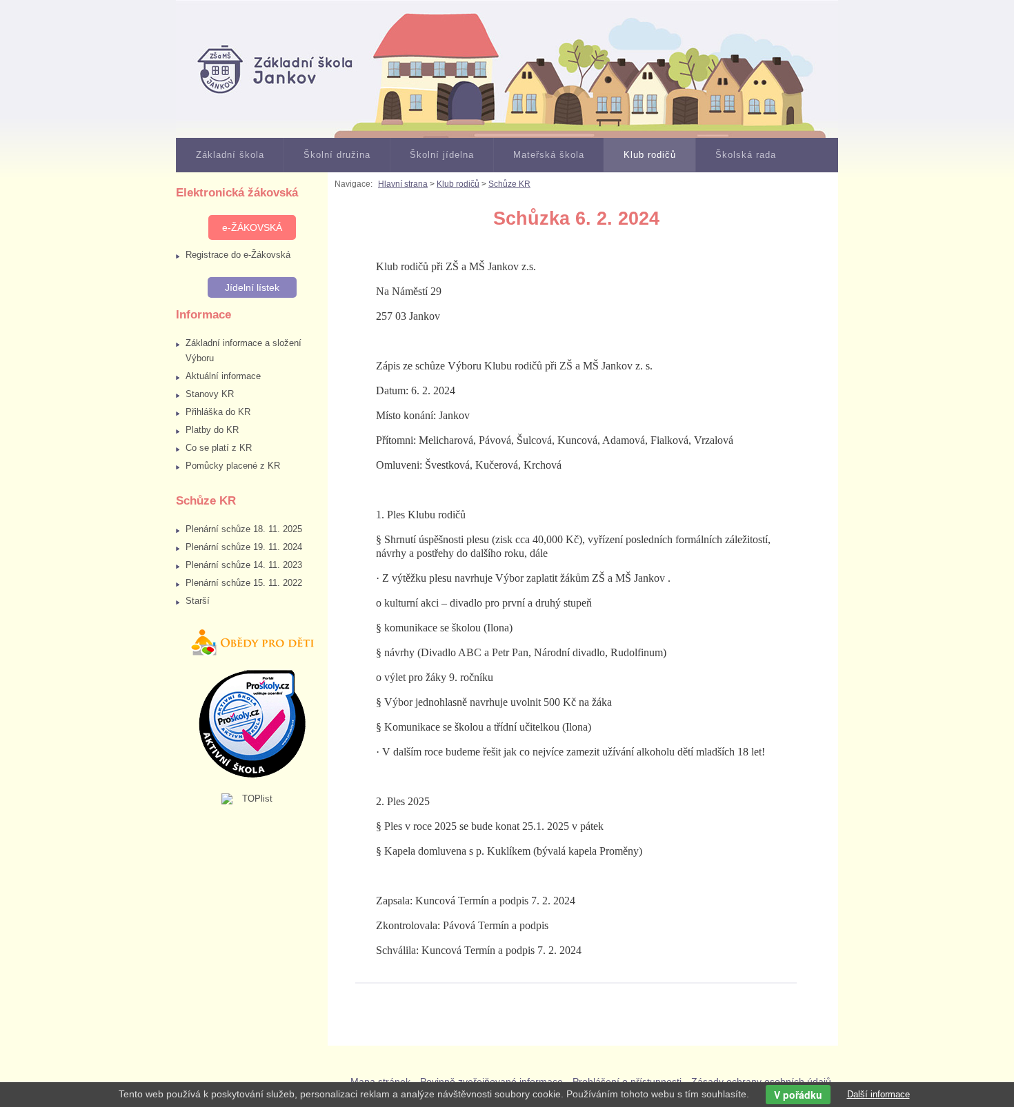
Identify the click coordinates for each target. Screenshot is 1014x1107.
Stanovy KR (210, 394)
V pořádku (798, 1094)
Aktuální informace (223, 376)
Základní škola (230, 155)
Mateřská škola (548, 155)
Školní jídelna (442, 155)
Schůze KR (509, 184)
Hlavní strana (403, 184)
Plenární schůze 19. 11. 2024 (244, 547)
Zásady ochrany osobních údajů (761, 1081)
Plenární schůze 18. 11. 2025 (244, 529)
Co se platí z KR (219, 448)
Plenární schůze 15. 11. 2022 (244, 583)
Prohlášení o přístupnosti (627, 1081)
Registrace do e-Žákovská (238, 255)
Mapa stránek (380, 1081)
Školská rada (745, 155)
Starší (198, 601)
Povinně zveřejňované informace (491, 1081)
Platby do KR (212, 430)
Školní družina (337, 155)
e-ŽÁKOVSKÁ (252, 227)
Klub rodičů (650, 155)
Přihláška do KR (218, 412)
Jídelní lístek (252, 287)
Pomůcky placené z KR (233, 465)
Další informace (878, 1094)
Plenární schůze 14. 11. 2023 (244, 565)
